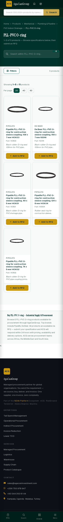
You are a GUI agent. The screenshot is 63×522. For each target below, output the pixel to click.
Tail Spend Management (15, 415)
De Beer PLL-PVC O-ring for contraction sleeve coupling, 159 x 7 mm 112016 (45, 133)
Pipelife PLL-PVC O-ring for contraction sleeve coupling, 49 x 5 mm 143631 (16, 199)
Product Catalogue (12, 469)
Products (16, 23)
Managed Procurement (14, 449)
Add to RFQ (18, 156)
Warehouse (9, 459)
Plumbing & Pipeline (46, 23)
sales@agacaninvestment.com (22, 483)
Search (53, 12)
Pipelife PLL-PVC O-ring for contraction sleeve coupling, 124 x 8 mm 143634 (45, 199)
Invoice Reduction (12, 431)
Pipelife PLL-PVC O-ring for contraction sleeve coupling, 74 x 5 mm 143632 (16, 265)
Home (6, 23)
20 (16, 90)
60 (31, 90)
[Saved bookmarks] (34, 3)
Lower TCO (9, 436)
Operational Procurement (15, 420)
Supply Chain (10, 464)
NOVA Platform (21, 401)
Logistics (8, 454)
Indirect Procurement (13, 425)
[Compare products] (40, 3)
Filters (13, 71)
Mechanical (29, 23)
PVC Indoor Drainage (13, 28)
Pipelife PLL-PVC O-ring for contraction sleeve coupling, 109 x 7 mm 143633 (17, 133)
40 (23, 90)
